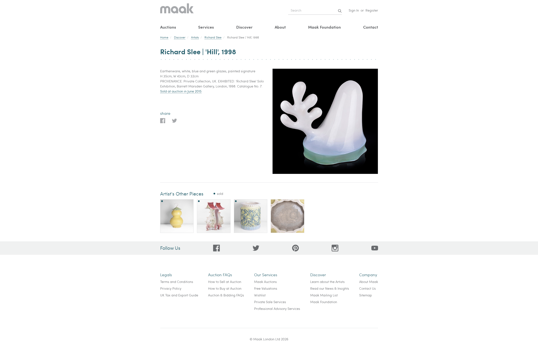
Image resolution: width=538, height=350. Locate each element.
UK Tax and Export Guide (179, 295)
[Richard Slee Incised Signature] (287, 216)
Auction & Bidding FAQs (226, 295)
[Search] (340, 11)
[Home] (177, 10)
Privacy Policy (170, 288)
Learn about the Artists (327, 281)
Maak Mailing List (324, 295)
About (280, 27)
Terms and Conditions (176, 281)
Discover (244, 27)
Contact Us (367, 288)
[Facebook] (216, 248)
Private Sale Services (270, 302)
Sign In (354, 10)
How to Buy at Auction (224, 288)
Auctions (168, 27)
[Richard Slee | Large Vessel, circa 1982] (250, 216)
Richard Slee (213, 37)
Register (371, 10)
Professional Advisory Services (277, 308)
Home (164, 37)
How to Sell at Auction (224, 281)
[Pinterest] (295, 248)
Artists (195, 37)
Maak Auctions (265, 281)
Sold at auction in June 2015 (181, 91)
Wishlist (260, 295)
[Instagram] (335, 248)
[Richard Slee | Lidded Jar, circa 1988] (177, 216)
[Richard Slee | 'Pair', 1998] (213, 216)
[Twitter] (256, 248)
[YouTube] (374, 248)
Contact (370, 27)
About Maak (368, 281)
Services (206, 27)
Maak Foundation (324, 27)
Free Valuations (265, 288)
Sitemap (365, 295)
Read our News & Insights (329, 288)
